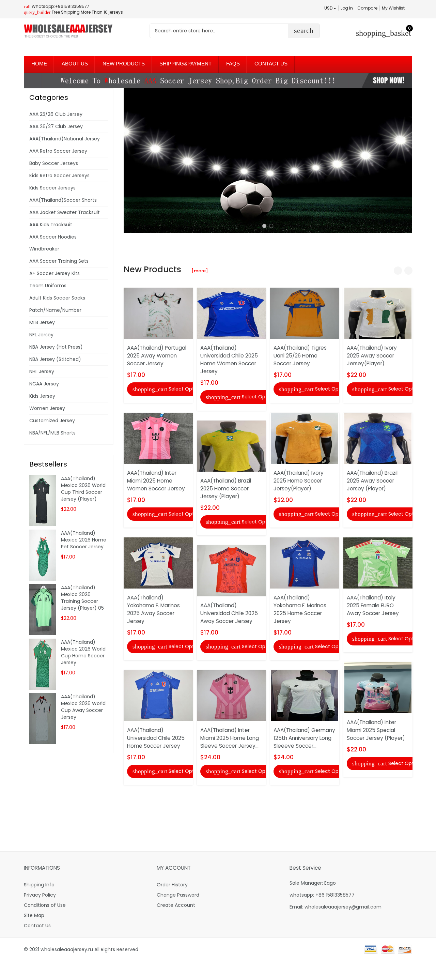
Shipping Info (39, 884)
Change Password (178, 894)
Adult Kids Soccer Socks (57, 297)
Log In (347, 8)
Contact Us (37, 925)
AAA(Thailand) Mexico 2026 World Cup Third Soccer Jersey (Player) (83, 488)
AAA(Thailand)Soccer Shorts (63, 200)
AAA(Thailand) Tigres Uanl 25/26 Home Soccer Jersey (300, 355)
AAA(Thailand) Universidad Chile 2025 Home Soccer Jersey (156, 738)
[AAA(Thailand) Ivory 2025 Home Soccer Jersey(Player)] (304, 437)
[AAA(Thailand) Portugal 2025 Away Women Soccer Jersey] (158, 312)
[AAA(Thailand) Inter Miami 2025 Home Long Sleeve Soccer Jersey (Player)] (231, 695)
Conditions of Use (45, 905)
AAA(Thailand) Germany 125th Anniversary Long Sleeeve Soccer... (304, 738)
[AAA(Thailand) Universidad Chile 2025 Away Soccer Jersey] (231, 570)
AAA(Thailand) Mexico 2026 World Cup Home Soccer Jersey (83, 652)
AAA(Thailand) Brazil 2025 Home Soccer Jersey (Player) (225, 488)
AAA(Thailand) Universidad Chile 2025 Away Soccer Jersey (229, 613)
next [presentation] (405, 160)
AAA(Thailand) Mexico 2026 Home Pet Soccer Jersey (83, 540)
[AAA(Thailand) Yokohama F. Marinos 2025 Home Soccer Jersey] (304, 562)
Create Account (176, 905)
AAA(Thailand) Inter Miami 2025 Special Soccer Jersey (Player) (376, 730)
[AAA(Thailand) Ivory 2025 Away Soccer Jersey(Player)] (377, 312)
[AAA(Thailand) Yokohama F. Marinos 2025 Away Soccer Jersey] (158, 562)
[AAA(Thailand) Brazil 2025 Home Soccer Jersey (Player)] (231, 445)
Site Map (34, 915)
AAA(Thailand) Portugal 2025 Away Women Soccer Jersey (156, 355)
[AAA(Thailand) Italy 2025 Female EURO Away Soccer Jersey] (377, 562)
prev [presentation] (130, 160)
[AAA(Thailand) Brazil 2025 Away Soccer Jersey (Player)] (377, 437)
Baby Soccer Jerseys (53, 163)
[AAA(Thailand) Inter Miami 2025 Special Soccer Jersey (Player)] (377, 687)
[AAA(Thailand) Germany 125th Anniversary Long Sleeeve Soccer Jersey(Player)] (304, 695)
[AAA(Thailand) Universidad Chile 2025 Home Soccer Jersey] (158, 695)
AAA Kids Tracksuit (50, 224)
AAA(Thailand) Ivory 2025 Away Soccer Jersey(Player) (372, 355)
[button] (264, 226)
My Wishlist (393, 8)
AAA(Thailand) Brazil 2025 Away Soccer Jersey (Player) (372, 480)
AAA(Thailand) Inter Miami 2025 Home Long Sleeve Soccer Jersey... (229, 738)
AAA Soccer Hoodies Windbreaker (53, 242)
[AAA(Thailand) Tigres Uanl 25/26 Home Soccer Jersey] (304, 312)
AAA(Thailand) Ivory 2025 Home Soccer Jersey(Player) (299, 480)
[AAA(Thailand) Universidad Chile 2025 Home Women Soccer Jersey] (231, 312)
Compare (367, 8)
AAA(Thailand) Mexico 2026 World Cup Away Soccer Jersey (83, 706)
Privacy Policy (40, 894)
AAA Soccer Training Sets (59, 261)
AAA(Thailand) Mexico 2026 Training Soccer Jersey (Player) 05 (82, 597)
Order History (172, 884)
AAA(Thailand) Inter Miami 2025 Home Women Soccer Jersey (156, 480)
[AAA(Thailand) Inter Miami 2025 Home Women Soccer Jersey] (158, 437)
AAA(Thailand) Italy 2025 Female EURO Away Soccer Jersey (373, 605)
